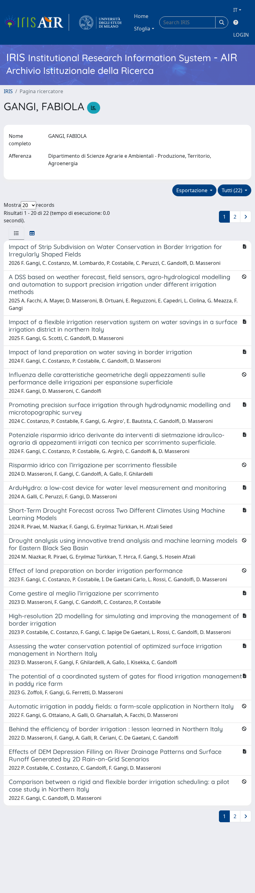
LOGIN (241, 34)
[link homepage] (36, 22)
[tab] (16, 233)
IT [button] (235, 10)
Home (141, 16)
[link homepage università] (100, 22)
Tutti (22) (232, 190)
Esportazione (192, 190)
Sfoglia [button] (142, 28)
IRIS (8, 91)
